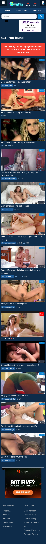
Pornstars (21, 10)
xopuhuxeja (9, 430)
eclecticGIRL (9, 399)
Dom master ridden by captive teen (16, 82)
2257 (26, 526)
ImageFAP (7, 511)
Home (7, 10)
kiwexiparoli (9, 460)
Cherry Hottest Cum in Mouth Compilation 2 (20, 365)
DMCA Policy (30, 511)
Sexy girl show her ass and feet (14, 396)
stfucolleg (8, 85)
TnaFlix (6, 515)
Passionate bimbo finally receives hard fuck (20, 426)
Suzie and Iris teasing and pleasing (16, 113)
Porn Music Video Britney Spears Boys (18, 142)
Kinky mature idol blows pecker (14, 304)
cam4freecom (10, 179)
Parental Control (31, 534)
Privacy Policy (30, 515)
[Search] (41, 16)
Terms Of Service (31, 522)
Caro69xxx (8, 276)
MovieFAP (7, 526)
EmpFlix (6, 519)
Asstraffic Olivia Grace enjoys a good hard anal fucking (21, 238)
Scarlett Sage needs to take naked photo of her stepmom (21, 271)
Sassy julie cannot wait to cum (14, 457)
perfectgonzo (9, 243)
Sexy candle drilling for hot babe (15, 206)
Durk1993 (8, 209)
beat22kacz (9, 368)
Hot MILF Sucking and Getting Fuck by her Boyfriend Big (19, 173)
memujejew (9, 307)
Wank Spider (8, 522)
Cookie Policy (30, 519)
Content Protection (32, 530)
